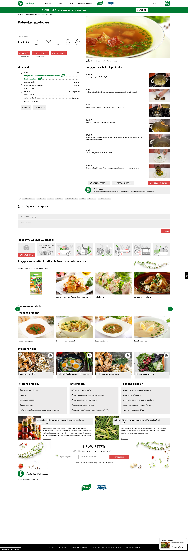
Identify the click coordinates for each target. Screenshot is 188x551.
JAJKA (82, 198)
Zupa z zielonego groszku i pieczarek (137, 390)
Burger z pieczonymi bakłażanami (84, 400)
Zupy (38, 14)
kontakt (51, 547)
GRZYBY (59, 198)
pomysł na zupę (104, 198)
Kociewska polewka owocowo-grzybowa (138, 400)
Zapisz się (119, 457)
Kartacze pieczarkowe (143, 297)
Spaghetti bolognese (27, 400)
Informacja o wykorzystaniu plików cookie (107, 547)
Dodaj (166, 231)
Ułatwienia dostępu (133, 547)
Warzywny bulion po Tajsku (133, 410)
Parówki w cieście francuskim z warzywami (73, 297)
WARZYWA (41, 198)
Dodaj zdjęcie (26, 255)
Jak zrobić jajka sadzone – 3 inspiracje (74, 374)
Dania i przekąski (31, 14)
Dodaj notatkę (159, 183)
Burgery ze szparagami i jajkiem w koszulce (87, 395)
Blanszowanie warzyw (145, 374)
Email (25, 107)
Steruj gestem (99, 183)
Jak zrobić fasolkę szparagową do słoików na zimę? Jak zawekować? (137, 421)
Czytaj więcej (47, 439)
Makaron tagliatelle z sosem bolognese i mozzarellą (39, 410)
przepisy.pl (25, 36)
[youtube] (187, 274)
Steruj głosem (124, 183)
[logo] (26, 3)
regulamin (62, 547)
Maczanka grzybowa (26, 341)
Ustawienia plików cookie (10, 549)
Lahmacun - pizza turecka (81, 390)
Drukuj (22, 53)
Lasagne (22, 395)
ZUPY (50, 198)
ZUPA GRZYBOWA (71, 198)
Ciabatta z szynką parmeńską (82, 405)
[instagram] (187, 277)
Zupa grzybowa (101, 341)
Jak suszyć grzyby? (27, 374)
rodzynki (91, 198)
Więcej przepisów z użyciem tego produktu (34, 268)
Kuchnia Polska (28, 198)
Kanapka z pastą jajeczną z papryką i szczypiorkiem (90, 410)
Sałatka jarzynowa (26, 405)
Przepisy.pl (21, 14)
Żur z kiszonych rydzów (132, 395)
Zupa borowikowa (141, 341)
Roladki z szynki (101, 297)
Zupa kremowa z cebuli (65, 341)
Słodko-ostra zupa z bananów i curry (137, 405)
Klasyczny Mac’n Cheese (28, 390)
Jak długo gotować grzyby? (108, 374)
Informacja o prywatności (79, 547)
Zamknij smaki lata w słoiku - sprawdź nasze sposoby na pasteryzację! (60, 421)
